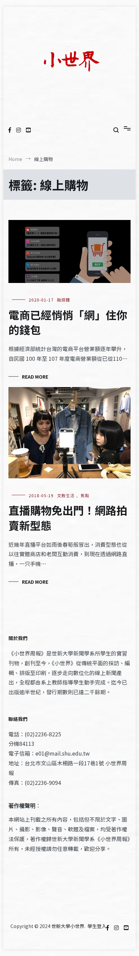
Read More (35, 376)
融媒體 (63, 299)
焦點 (85, 495)
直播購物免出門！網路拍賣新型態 (67, 517)
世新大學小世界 (67, 926)
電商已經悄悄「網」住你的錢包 (67, 322)
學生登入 (96, 926)
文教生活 (66, 495)
